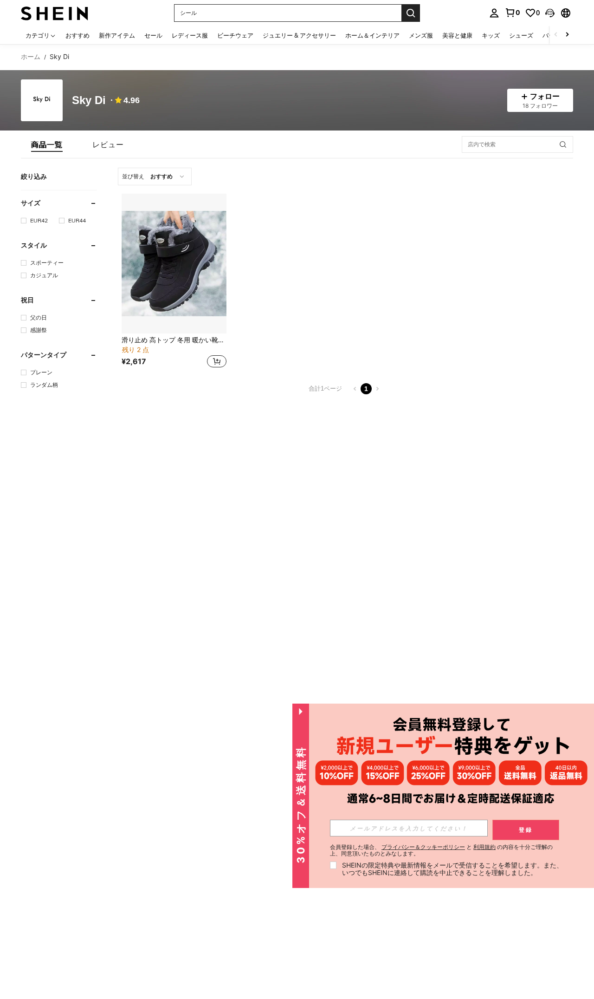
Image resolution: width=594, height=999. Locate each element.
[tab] (47, 144)
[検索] (410, 13)
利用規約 (484, 846)
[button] (549, 13)
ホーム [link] (30, 56)
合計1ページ (325, 388)
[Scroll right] (567, 35)
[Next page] (377, 388)
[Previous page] (355, 388)
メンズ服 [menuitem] (421, 35)
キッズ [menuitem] (491, 35)
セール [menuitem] (153, 35)
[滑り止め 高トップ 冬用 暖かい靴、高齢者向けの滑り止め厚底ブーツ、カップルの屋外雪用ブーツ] (174, 263)
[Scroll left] (556, 35)
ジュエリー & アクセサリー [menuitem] (299, 35)
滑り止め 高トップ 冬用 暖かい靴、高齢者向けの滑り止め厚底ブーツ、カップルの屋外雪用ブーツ (174, 340)
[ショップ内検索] (563, 144)
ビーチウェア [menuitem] (235, 35)
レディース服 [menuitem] (190, 35)
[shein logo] (54, 12)
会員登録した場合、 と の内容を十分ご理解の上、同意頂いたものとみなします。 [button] (441, 850)
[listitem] (174, 282)
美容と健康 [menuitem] (457, 35)
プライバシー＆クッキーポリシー (423, 846)
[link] (512, 12)
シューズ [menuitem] (521, 35)
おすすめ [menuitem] (77, 35)
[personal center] (494, 13)
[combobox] (154, 176)
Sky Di (89, 100)
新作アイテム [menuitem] (117, 35)
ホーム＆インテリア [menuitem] (372, 35)
